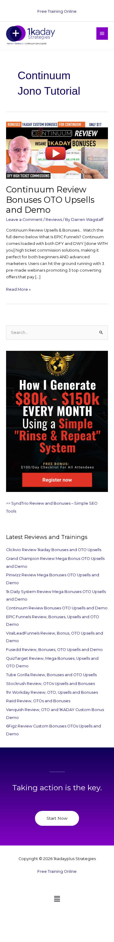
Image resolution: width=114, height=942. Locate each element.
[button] (57, 899)
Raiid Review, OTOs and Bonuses (38, 701)
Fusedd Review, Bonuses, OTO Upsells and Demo (54, 649)
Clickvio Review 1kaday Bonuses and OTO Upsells (53, 549)
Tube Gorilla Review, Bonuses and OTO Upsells (51, 675)
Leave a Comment (24, 219)
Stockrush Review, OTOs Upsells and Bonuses (50, 683)
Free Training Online (57, 11)
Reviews (54, 219)
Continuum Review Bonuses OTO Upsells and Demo (50, 200)
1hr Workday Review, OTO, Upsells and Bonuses (52, 692)
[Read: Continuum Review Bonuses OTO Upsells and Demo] (57, 149)
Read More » (18, 289)
